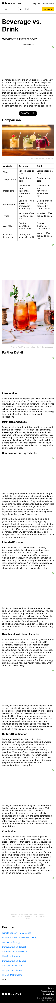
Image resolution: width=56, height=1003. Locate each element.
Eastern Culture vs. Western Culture (19, 937)
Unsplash (50, 158)
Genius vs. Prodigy (11, 942)
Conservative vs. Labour (14, 961)
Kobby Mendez (39, 158)
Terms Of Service (47, 991)
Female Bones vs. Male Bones (16, 933)
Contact (51, 988)
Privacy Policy (48, 994)
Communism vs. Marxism (14, 951)
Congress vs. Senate (12, 970)
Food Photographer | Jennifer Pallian (31, 347)
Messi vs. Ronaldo (11, 956)
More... (5, 979)
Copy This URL (28, 113)
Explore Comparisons (43, 3)
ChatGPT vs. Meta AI (12, 965)
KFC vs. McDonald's (12, 975)
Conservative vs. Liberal (14, 947)
